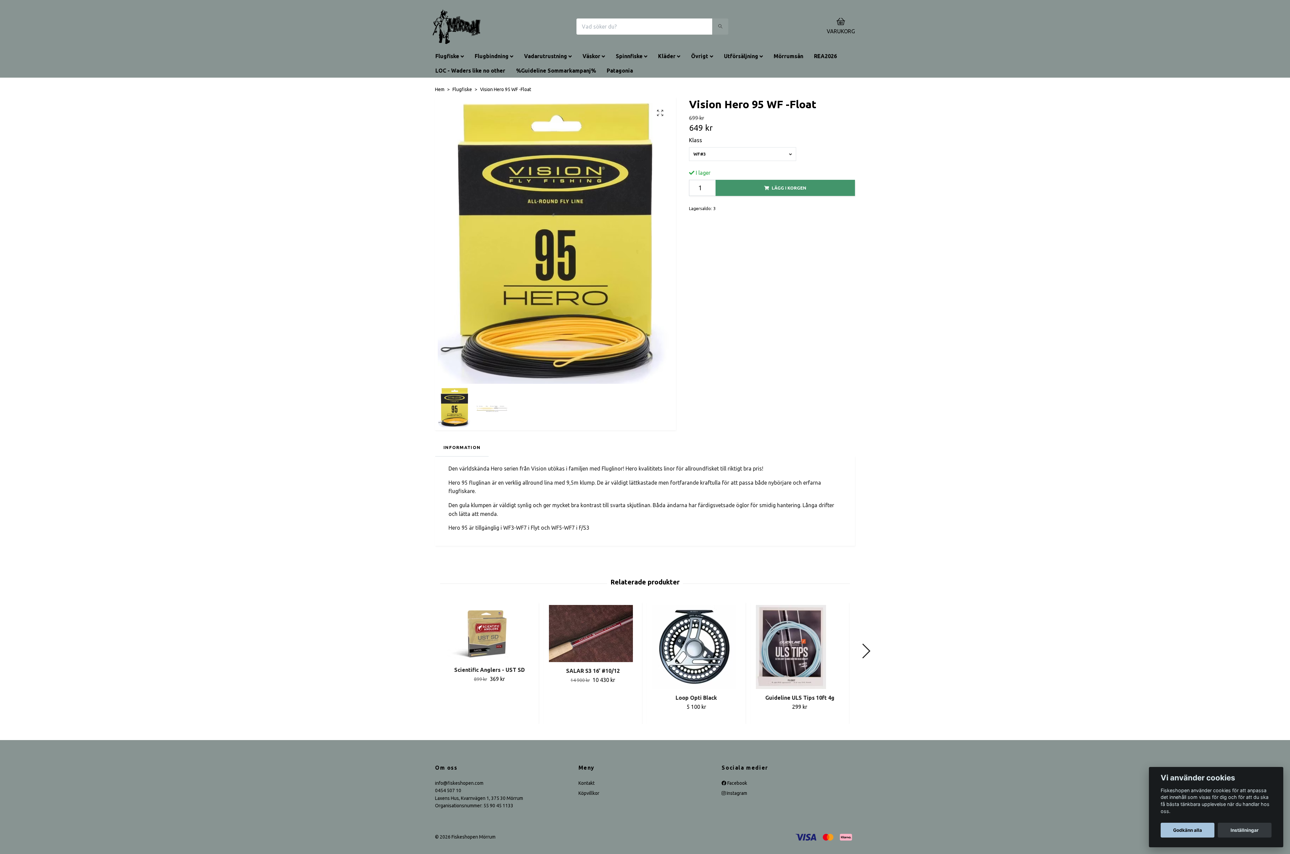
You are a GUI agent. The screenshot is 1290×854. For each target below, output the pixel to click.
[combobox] (743, 154)
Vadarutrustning (545, 56)
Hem (439, 89)
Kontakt (586, 783)
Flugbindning (492, 56)
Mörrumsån (788, 56)
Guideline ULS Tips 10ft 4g (799, 698)
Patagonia (620, 71)
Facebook (736, 783)
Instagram (736, 793)
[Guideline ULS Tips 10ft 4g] (800, 647)
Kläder (667, 56)
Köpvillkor (588, 793)
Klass (695, 140)
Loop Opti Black (696, 698)
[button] (865, 651)
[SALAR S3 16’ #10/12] (593, 633)
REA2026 (825, 56)
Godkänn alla (1187, 830)
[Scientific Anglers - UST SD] (489, 633)
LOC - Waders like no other (470, 71)
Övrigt (699, 56)
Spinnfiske (629, 56)
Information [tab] (461, 447)
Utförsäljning (741, 56)
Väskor (591, 56)
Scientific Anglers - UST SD (489, 670)
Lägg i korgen (789, 188)
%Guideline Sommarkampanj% (556, 71)
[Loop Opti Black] (696, 647)
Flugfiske (447, 56)
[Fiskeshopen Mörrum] (456, 26)
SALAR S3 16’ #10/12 (593, 671)
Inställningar (1245, 830)
